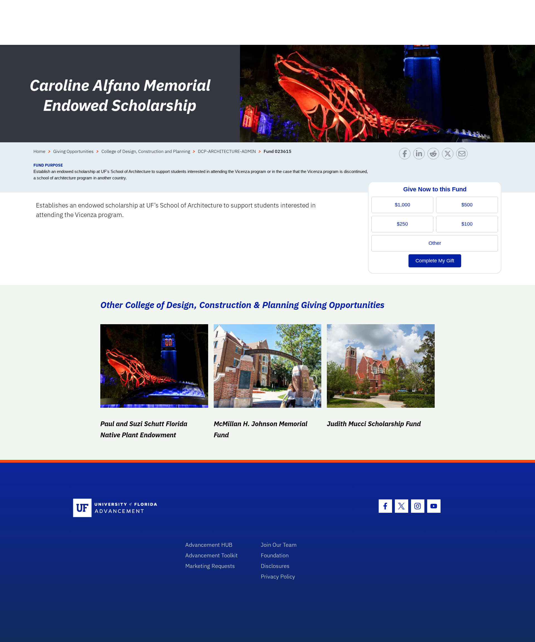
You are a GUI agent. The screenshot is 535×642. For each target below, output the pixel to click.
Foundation (275, 555)
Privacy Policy (278, 576)
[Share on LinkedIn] (420, 155)
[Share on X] (449, 155)
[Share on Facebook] (406, 155)
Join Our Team (279, 544)
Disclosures (275, 566)
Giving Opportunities (73, 151)
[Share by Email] (463, 155)
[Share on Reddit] (434, 155)
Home (39, 151)
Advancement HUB (208, 544)
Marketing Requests (210, 566)
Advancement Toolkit (211, 555)
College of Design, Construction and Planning (145, 151)
